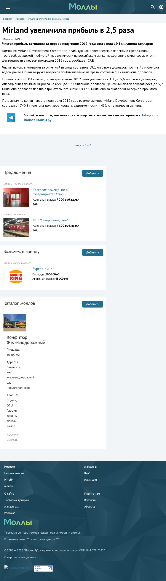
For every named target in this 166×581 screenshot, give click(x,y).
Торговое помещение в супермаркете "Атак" (50, 192)
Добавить (92, 173)
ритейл (75, 532)
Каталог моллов (19, 303)
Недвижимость (14, 473)
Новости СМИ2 (83, 145)
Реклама (9, 513)
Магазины (90, 466)
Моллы (8, 486)
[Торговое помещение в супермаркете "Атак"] (16, 197)
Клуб (87, 473)
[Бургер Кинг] (16, 276)
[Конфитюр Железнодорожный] (14, 322)
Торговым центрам (16, 500)
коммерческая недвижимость (48, 532)
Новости (20, 18)
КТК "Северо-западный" (50, 220)
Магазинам (11, 506)
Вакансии (90, 500)
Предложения (17, 172)
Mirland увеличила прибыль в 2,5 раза (48, 18)
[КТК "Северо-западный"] (16, 227)
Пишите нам (92, 493)
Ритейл (8, 479)
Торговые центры (15, 532)
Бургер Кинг (42, 269)
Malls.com (90, 479)
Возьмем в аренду (21, 251)
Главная (7, 18)
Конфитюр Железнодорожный (15, 340)
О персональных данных (20, 557)
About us (89, 506)
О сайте (9, 493)
